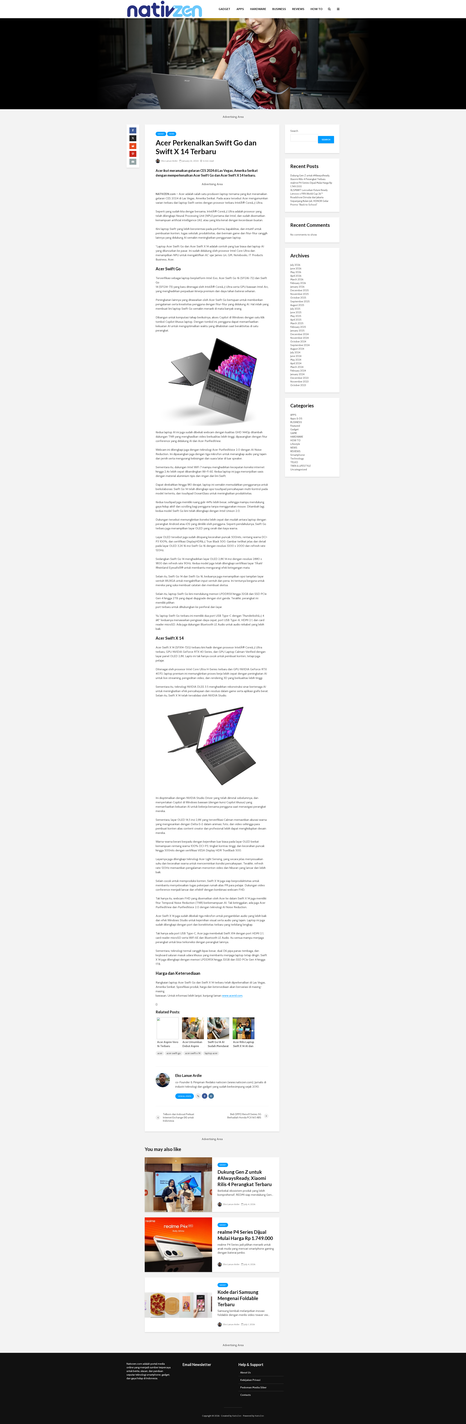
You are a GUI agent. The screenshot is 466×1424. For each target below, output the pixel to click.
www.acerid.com (232, 995)
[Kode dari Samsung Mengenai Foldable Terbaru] (178, 1304)
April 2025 (295, 319)
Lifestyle (295, 444)
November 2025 (299, 294)
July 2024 (295, 352)
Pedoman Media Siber (253, 1387)
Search (294, 131)
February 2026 (298, 283)
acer (159, 1053)
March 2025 (296, 323)
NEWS (171, 134)
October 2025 (298, 297)
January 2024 (297, 374)
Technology (297, 458)
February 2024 (298, 370)
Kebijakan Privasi (250, 1380)
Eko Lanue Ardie (169, 160)
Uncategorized (298, 469)
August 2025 (297, 305)
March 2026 (296, 279)
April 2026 (295, 275)
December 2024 (299, 334)
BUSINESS (279, 9)
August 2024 (297, 348)
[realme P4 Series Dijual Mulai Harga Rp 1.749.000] (178, 1244)
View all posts (184, 1096)
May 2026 (295, 272)
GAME (293, 433)
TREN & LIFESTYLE (300, 465)
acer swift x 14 (192, 1053)
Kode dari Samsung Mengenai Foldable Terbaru (238, 1298)
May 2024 (295, 359)
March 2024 (296, 367)
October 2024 (298, 341)
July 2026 (295, 264)
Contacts (245, 1395)
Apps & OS (296, 418)
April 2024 (295, 363)
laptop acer (211, 1053)
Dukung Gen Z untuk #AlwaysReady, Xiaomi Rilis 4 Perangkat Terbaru (245, 1178)
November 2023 (299, 381)
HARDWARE (258, 9)
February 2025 (298, 327)
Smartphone (297, 455)
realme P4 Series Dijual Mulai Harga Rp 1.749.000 (245, 1235)
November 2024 (299, 337)
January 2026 (297, 286)
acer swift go (174, 1053)
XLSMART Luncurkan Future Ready (309, 190)
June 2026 (295, 268)
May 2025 (295, 316)
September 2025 (300, 301)
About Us (245, 1372)
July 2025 (295, 308)
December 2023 (299, 378)
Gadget (161, 134)
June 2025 (295, 312)
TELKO (294, 462)
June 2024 (295, 356)
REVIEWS (298, 9)
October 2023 (298, 385)
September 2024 (300, 345)
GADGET (224, 9)
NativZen (236, 1415)
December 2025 (299, 290)
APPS (240, 9)
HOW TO (317, 9)
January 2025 (297, 330)
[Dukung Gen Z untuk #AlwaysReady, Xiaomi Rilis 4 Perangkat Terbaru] (178, 1184)
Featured (295, 425)
